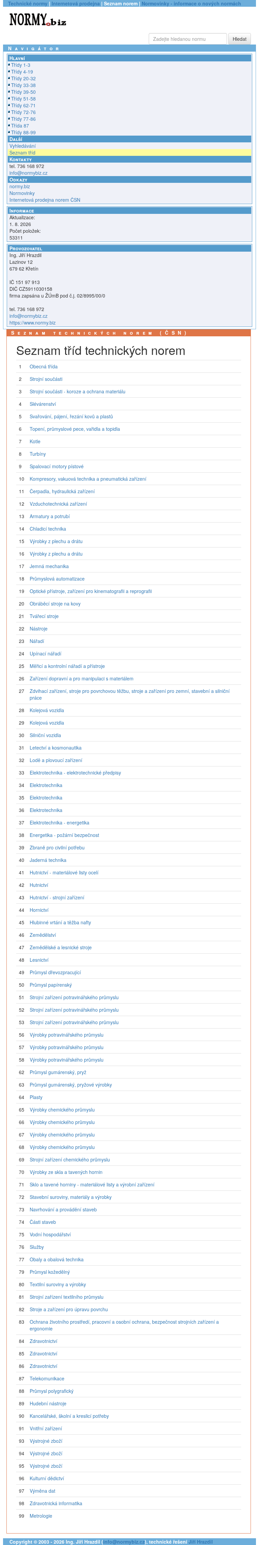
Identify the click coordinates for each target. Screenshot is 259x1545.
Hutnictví (39, 884)
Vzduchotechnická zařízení (58, 503)
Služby (37, 1246)
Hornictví (39, 909)
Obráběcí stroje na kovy (55, 603)
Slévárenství (43, 403)
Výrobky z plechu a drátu (56, 541)
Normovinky (22, 193)
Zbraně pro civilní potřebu (57, 847)
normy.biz (19, 186)
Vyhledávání (22, 145)
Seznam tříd (22, 152)
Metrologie (41, 1515)
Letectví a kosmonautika (56, 747)
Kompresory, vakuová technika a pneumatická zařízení (88, 478)
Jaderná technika (48, 859)
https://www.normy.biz (32, 322)
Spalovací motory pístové (57, 466)
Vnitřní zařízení (46, 1428)
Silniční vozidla (45, 735)
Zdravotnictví (43, 1341)
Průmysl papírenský (51, 984)
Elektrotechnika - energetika (59, 822)
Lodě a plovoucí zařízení (56, 760)
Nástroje (39, 628)
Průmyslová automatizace (57, 578)
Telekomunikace (47, 1378)
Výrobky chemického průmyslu (62, 1109)
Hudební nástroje (48, 1403)
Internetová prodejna (76, 3)
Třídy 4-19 (22, 71)
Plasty (36, 1097)
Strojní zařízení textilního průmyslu (67, 1296)
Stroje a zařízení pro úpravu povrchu (69, 1309)
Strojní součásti (46, 378)
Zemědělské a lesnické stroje (61, 947)
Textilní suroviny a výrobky (58, 1284)
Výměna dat (42, 1490)
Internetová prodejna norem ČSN (44, 199)
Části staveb (43, 1221)
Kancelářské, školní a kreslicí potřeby (69, 1415)
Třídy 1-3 (20, 64)
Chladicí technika (48, 528)
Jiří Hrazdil (201, 1541)
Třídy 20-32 (23, 78)
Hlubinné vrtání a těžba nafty (60, 922)
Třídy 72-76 (23, 112)
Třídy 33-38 (23, 85)
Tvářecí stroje (44, 616)
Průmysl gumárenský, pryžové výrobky (71, 1084)
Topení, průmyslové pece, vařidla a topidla (75, 428)
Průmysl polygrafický (52, 1390)
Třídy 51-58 (23, 98)
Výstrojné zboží (46, 1440)
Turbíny (38, 453)
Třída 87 (20, 125)
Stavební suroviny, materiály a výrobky (71, 1196)
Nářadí (37, 641)
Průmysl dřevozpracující (55, 972)
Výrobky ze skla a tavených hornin (66, 1172)
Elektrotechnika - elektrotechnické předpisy (75, 772)
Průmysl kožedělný (50, 1271)
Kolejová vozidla (47, 710)
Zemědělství (43, 934)
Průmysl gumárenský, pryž (58, 1072)
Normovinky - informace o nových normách (191, 3)
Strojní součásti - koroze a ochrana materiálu (77, 391)
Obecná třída (44, 366)
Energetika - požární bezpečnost (64, 835)
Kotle (35, 441)
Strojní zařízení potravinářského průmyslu (74, 997)
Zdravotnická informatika (56, 1503)
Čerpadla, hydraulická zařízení (62, 491)
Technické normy (28, 3)
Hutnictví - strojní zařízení (57, 897)
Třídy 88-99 (23, 132)
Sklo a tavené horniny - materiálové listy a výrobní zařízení (92, 1184)
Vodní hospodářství (50, 1234)
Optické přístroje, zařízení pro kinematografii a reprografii (91, 591)
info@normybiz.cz (28, 172)
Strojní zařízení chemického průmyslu (70, 1159)
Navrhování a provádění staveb (63, 1209)
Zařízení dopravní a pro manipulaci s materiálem (82, 678)
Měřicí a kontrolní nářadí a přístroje (67, 666)
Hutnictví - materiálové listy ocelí (64, 872)
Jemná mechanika (49, 566)
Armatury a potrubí (50, 516)
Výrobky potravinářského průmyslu (67, 1034)
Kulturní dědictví (47, 1478)
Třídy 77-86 (23, 118)
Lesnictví (39, 959)
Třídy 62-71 (23, 105)
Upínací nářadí (45, 653)
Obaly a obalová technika (57, 1259)
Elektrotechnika (46, 785)
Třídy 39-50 (23, 91)
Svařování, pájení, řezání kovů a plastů (71, 416)
